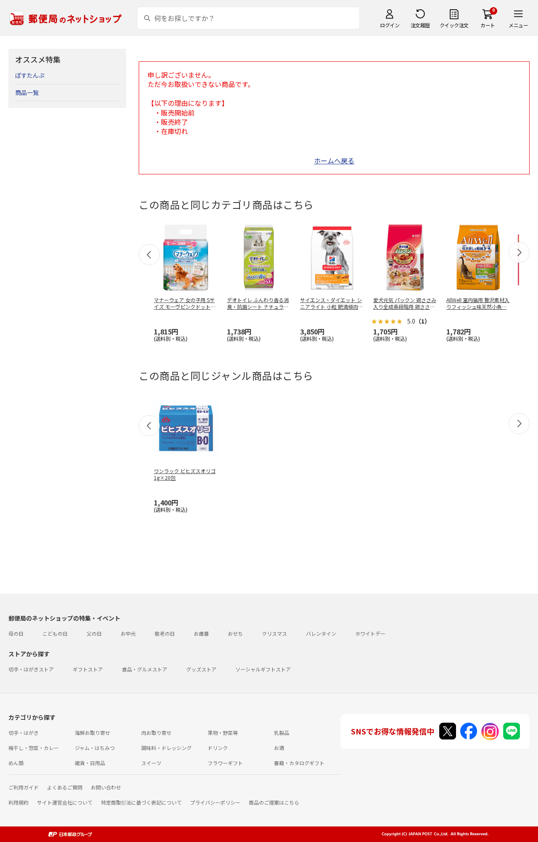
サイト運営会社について (64, 802)
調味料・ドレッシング (166, 747)
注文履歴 (420, 25)
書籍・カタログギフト (299, 762)
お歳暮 (201, 633)
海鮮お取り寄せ (92, 732)
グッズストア (201, 669)
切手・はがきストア (31, 669)
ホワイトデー (370, 633)
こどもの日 (55, 633)
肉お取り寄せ (156, 732)
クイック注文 (454, 25)
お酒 (279, 747)
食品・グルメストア (144, 669)
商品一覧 (27, 92)
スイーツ (151, 762)
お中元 (128, 633)
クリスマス (274, 633)
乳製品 (281, 732)
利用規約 (18, 802)
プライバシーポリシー (215, 802)
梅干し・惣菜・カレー (33, 747)
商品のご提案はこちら (274, 802)
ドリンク (218, 747)
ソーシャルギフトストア (263, 669)
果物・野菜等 (223, 732)
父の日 (94, 633)
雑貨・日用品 (90, 762)
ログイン (389, 25)
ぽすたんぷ (30, 75)
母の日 (16, 633)
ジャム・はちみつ (95, 747)
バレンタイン (321, 633)
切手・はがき (23, 732)
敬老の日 (165, 633)
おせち (235, 633)
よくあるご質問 (64, 787)
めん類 (16, 762)
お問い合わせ (106, 787)
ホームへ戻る (334, 160)
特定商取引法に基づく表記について (141, 802)
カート (487, 25)
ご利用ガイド (23, 787)
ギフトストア (88, 669)
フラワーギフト (225, 762)
